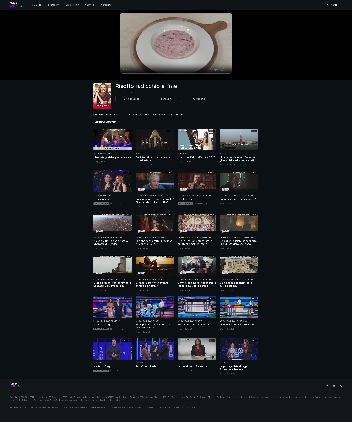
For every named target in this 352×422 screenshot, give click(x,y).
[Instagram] (334, 385)
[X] (341, 385)
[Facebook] (327, 385)
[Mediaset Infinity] (16, 5)
